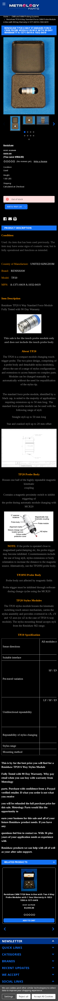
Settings (8, 996)
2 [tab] (27, 132)
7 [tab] (30, 135)
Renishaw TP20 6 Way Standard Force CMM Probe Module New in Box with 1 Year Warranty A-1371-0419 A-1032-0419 (29, 897)
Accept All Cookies (43, 996)
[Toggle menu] (3, 3)
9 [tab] (29, 139)
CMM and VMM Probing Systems (25, 16)
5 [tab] (24, 135)
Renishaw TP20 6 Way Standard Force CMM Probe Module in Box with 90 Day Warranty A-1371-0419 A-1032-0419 (29, 20)
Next (54, 124)
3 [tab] (30, 132)
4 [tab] (33, 132)
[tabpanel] (15, 124)
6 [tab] (27, 135)
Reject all (23, 996)
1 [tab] (24, 132)
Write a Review (40, 161)
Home (5, 16)
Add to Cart (29, 920)
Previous (4, 124)
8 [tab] (33, 135)
